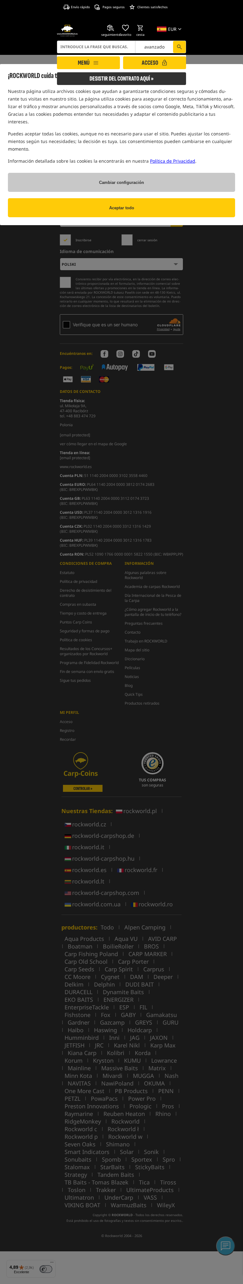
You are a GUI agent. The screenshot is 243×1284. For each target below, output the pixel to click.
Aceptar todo (121, 207)
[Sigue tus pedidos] (110, 27)
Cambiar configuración (121, 182)
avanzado (154, 47)
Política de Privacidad (172, 161)
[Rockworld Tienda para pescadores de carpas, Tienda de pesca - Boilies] (67, 30)
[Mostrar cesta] (140, 27)
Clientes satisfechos (152, 7)
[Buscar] (179, 47)
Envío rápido (80, 7)
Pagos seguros (114, 7)
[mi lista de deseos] (125, 27)
